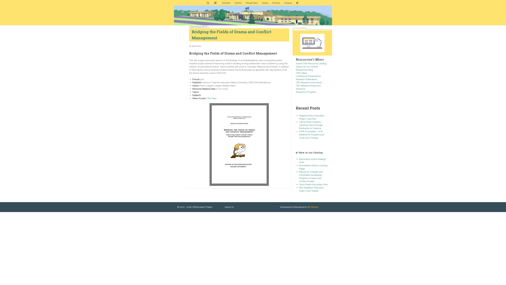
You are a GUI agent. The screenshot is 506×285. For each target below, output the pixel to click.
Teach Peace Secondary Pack (313, 184)
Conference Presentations (308, 76)
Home (192, 27)
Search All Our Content (307, 66)
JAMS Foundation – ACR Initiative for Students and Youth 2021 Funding (311, 134)
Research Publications (306, 79)
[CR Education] (253, 15)
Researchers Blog (304, 70)
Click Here (211, 98)
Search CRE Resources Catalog (311, 63)
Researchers (200, 27)
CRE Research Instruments (309, 82)
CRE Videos (301, 73)
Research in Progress (306, 92)
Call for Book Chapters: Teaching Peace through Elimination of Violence (311, 125)
